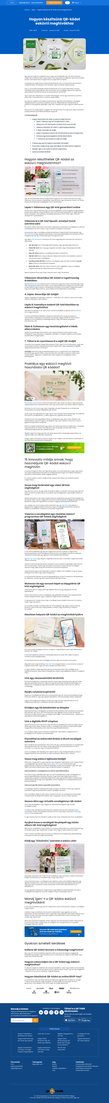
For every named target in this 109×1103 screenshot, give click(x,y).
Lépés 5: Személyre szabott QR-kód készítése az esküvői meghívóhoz (59, 133)
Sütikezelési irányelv (82, 1070)
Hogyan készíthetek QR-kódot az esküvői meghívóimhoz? (51, 119)
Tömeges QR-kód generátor (83, 1035)
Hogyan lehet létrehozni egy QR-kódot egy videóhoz (44, 1041)
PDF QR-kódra (32, 559)
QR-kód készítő (37, 239)
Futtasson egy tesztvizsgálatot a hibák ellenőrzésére (54, 136)
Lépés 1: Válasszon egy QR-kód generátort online (52, 121)
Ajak (70, 351)
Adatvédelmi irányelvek (84, 1068)
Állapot (54, 1066)
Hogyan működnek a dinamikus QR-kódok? (25, 1035)
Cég (53, 1062)
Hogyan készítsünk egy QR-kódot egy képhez (25, 1040)
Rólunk (54, 1064)
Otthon (27, 10)
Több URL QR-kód (44, 1034)
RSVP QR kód (29, 234)
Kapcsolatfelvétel (17, 1066)
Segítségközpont (16, 1068)
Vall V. (35, 30)
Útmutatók (15, 1062)
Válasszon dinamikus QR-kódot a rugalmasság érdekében (55, 127)
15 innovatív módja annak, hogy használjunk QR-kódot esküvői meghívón (56, 146)
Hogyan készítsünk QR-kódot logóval (83, 1040)
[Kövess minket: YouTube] (46, 1012)
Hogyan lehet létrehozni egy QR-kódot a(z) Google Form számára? (64, 1042)
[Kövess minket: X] (61, 1012)
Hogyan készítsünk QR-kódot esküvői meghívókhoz (54, 10)
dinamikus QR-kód (33, 284)
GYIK (12, 1064)
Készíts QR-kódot (55, 3)
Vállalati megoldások (59, 1068)
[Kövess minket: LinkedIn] (41, 1012)
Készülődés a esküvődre (32, 403)
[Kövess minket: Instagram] (51, 1012)
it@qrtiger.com (37, 1064)
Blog (33, 10)
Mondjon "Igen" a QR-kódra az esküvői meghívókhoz (49, 149)
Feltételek (80, 1062)
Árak (53, 1070)
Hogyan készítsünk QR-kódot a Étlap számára (44, 1050)
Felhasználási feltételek (84, 1064)
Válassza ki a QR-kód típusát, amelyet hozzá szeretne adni (56, 124)
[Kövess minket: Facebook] (56, 1012)
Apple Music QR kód (53, 764)
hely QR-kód (50, 664)
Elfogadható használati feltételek (87, 1066)
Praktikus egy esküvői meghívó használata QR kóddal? (50, 143)
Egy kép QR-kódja (65, 505)
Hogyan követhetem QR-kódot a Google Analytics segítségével (25, 1050)
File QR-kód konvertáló (61, 1049)
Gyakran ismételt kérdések (41, 152)
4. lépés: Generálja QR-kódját (46, 130)
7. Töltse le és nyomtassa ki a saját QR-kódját (51, 139)
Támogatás (37, 1062)
